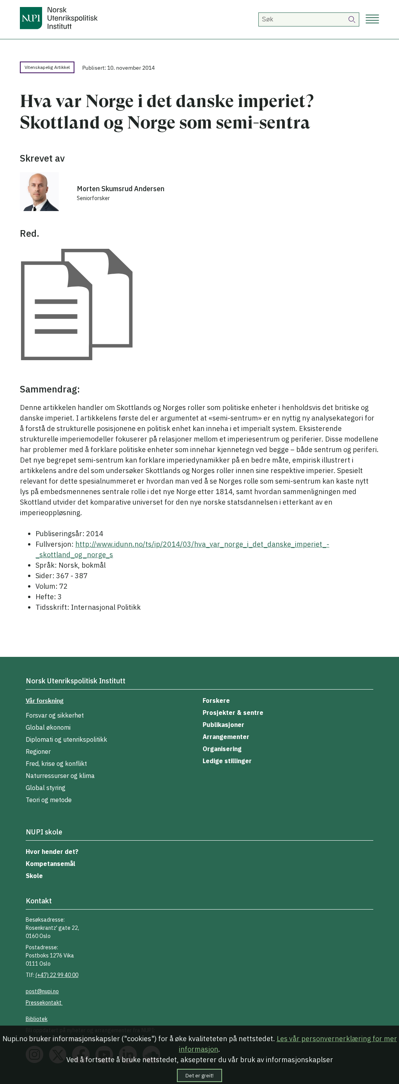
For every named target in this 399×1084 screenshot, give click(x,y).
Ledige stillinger (227, 761)
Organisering (222, 749)
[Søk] (352, 19)
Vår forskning (45, 700)
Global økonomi (48, 727)
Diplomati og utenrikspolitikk (66, 739)
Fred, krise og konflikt (56, 763)
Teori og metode (49, 800)
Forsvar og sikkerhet (55, 715)
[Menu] (372, 19)
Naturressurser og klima (60, 776)
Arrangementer (226, 737)
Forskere (216, 700)
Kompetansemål (50, 864)
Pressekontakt (44, 1002)
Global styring (45, 788)
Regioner (38, 751)
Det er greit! (199, 1075)
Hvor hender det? (52, 851)
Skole (34, 876)
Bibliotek (37, 1018)
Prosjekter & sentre (233, 712)
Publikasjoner (223, 725)
